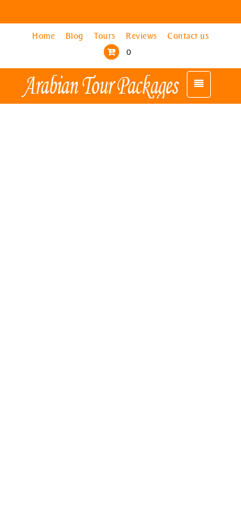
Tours (106, 36)
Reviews (142, 36)
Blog (76, 36)
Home (45, 36)
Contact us (188, 36)
